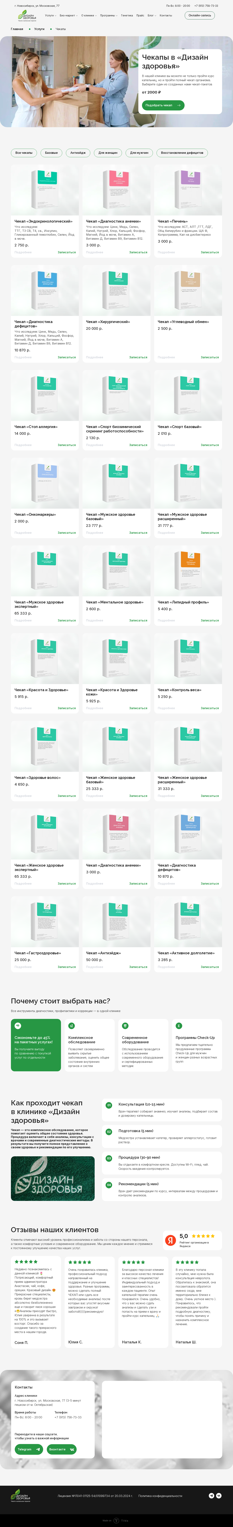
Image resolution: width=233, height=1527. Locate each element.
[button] (200, 15)
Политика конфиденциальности (160, 1496)
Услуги (49, 15)
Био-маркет (67, 15)
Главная (17, 29)
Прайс (140, 15)
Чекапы (61, 29)
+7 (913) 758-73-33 (206, 5)
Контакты (166, 15)
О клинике (87, 15)
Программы (107, 15)
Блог (151, 15)
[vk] (219, 1497)
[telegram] (211, 1497)
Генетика (127, 15)
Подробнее (23, 252)
